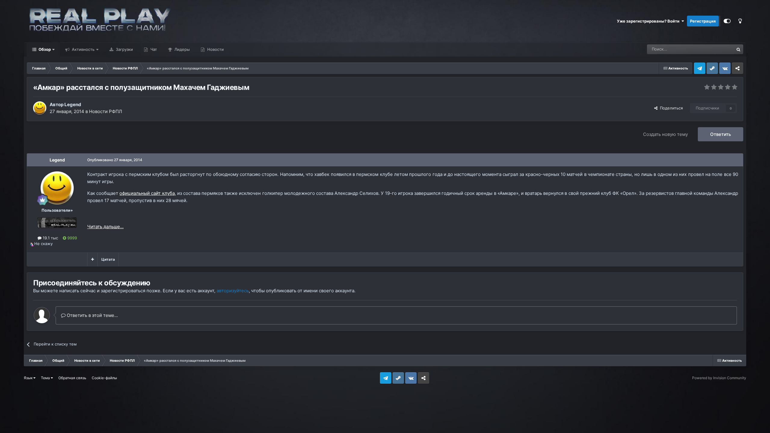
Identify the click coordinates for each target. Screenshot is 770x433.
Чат (153, 49)
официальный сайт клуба (146, 193)
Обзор (44, 49)
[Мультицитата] (92, 259)
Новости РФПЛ (105, 111)
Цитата (108, 259)
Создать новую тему (665, 134)
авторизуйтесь (233, 290)
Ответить (720, 134)
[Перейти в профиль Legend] (39, 108)
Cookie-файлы (104, 378)
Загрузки (124, 49)
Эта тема (717, 49)
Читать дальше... (105, 226)
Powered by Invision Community (719, 378)
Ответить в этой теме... (92, 315)
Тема (46, 378)
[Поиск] (738, 49)
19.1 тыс (50, 237)
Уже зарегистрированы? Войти (649, 21)
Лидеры (181, 49)
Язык (28, 378)
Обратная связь (72, 378)
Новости (215, 49)
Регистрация (703, 21)
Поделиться (670, 108)
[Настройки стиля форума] (727, 21)
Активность (82, 49)
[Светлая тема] (740, 21)
